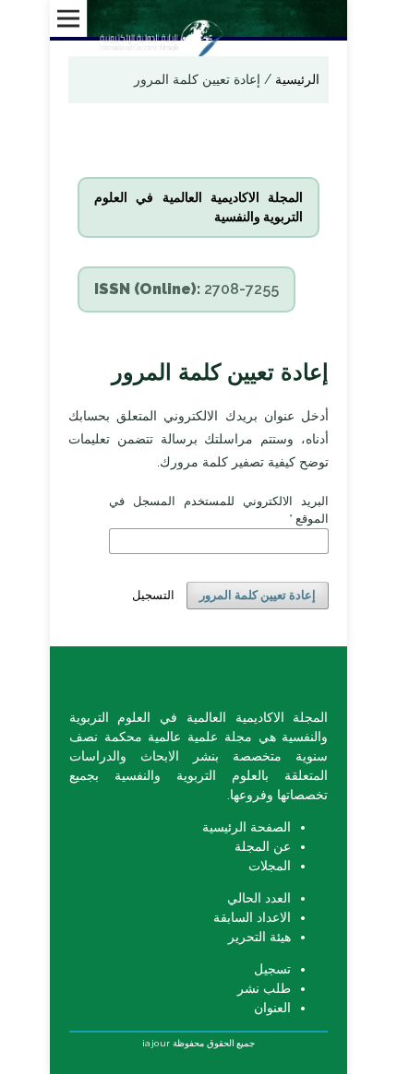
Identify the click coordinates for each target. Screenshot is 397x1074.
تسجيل (272, 969)
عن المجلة (263, 846)
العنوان (272, 1007)
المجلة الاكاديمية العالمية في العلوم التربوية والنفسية (198, 207)
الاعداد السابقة (252, 917)
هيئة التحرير (259, 936)
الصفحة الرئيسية (246, 827)
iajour (156, 1043)
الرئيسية (295, 79)
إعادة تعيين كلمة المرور (257, 595)
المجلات (269, 865)
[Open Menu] (68, 18)
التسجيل (153, 595)
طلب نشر (264, 988)
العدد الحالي (259, 898)
